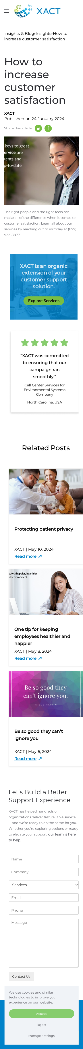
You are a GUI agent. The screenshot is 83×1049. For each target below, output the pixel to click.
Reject (41, 1025)
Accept (41, 1014)
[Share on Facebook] (48, 128)
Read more (25, 556)
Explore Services (43, 301)
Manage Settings (41, 1036)
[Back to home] (41, 11)
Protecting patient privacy (43, 529)
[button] (6, 11)
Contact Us (21, 976)
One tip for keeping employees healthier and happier (42, 636)
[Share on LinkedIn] (38, 128)
